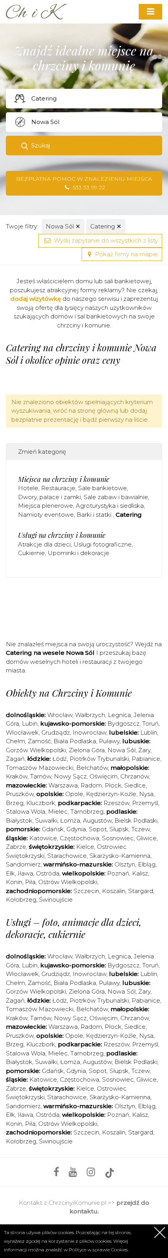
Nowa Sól (63, 226)
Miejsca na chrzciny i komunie (63, 479)
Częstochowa (79, 838)
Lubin (30, 723)
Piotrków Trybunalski (99, 758)
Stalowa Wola (25, 811)
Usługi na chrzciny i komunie (61, 535)
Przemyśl (145, 803)
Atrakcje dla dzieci (44, 544)
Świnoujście (56, 899)
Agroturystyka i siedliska (110, 505)
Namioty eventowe (46, 514)
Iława (25, 873)
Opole (74, 794)
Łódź (59, 758)
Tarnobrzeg (87, 811)
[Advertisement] (87, 607)
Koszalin (113, 891)
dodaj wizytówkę (36, 298)
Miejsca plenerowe (45, 505)
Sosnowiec (118, 838)
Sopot (98, 829)
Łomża (70, 820)
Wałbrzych (90, 715)
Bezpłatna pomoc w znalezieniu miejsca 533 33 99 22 (84, 183)
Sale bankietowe (102, 488)
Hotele (28, 488)
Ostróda (47, 873)
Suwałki (46, 820)
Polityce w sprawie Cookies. (99, 1250)
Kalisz (140, 873)
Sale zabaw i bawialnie (116, 497)
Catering (106, 226)
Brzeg (14, 803)
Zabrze (16, 846)
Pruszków (20, 794)
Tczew (140, 829)
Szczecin (86, 891)
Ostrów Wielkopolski (67, 882)
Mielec (58, 811)
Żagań (15, 758)
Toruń (150, 723)
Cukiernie (31, 553)
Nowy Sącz (70, 776)
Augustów (97, 820)
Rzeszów (116, 803)
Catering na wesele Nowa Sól (50, 652)
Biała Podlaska (75, 741)
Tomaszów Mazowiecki (39, 767)
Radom (91, 785)
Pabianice (146, 758)
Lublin (148, 732)
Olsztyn (124, 864)
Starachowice (67, 855)
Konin (14, 882)
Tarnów (40, 776)
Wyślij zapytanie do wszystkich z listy (105, 240)
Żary (144, 750)
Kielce (85, 846)
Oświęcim (103, 776)
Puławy (109, 741)
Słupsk (119, 829)
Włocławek (22, 732)
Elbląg (146, 864)
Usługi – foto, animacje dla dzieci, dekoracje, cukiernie (73, 928)
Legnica (119, 715)
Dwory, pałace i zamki (49, 497)
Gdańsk (53, 829)
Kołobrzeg (21, 899)
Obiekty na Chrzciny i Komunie (69, 693)
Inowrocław (89, 732)
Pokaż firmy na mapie (125, 254)
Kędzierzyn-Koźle (111, 794)
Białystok (19, 820)
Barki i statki (95, 514)
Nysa (146, 794)
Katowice (43, 838)
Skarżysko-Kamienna (119, 855)
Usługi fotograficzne (102, 544)
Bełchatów (92, 767)
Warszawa (63, 785)
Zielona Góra (87, 750)
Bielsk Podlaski (135, 820)
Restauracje (58, 488)
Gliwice (146, 838)
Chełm (15, 741)
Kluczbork (40, 803)
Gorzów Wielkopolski (36, 750)
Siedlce (135, 785)
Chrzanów (134, 776)
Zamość (39, 741)
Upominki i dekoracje (78, 553)
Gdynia (76, 829)
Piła (30, 882)
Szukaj (40, 145)
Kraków (16, 776)
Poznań (118, 873)
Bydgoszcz (123, 723)
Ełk (10, 873)
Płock (113, 785)
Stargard (140, 891)
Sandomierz (23, 864)
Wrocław (59, 715)
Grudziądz (55, 732)
